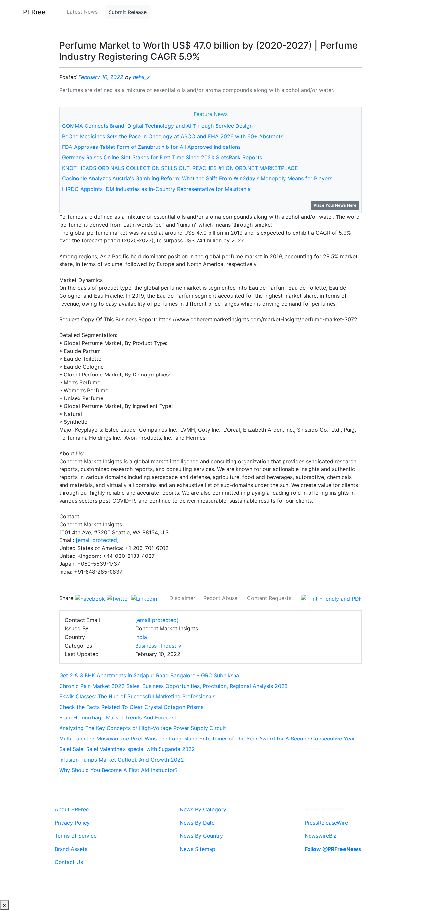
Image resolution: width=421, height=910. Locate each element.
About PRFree (72, 809)
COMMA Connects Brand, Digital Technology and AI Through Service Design (157, 126)
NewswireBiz (320, 835)
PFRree (34, 12)
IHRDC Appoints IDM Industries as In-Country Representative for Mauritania (156, 189)
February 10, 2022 (100, 77)
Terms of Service (76, 835)
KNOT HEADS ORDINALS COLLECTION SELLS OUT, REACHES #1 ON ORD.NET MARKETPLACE (180, 168)
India (141, 637)
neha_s (141, 77)
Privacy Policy (72, 822)
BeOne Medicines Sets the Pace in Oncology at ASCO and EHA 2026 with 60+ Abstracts (172, 136)
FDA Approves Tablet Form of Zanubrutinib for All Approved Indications (151, 147)
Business (146, 645)
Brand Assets (71, 849)
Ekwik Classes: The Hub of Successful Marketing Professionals (137, 696)
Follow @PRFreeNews (333, 849)
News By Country (201, 835)
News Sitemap (197, 849)
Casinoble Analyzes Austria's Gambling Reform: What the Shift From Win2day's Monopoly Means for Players (197, 178)
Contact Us (69, 862)
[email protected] (97, 540)
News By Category (203, 809)
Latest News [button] (82, 12)
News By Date (197, 822)
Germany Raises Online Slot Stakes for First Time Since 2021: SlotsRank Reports (162, 157)
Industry (171, 645)
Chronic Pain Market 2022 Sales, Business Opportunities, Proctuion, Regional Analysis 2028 (173, 686)
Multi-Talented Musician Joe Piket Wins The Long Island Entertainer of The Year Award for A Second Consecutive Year (207, 738)
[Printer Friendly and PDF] (331, 598)
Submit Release (128, 12)
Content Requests (269, 598)
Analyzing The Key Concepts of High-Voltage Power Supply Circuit (142, 728)
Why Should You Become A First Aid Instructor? (118, 770)
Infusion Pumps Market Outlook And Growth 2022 (121, 759)
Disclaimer (182, 598)
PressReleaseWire (326, 822)
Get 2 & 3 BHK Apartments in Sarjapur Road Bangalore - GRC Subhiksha (149, 675)
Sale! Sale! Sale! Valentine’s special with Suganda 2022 (127, 749)
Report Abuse (220, 598)
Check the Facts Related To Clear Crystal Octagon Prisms (131, 707)
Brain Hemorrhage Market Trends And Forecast (117, 717)
